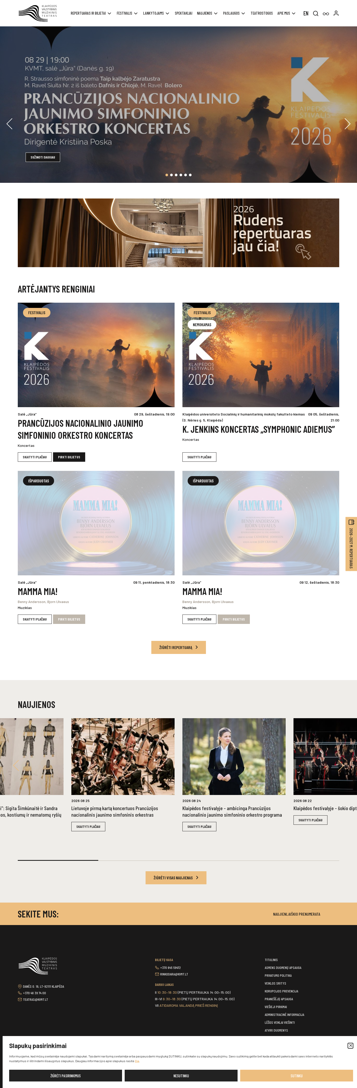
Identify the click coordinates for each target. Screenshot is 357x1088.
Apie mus (284, 13)
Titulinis (271, 959)
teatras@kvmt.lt (35, 999)
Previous (9, 123)
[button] (350, 1045)
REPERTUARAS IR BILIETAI (88, 13)
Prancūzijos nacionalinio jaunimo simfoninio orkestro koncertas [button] (80, 429)
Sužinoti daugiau (43, 157)
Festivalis (124, 13)
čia (137, 1061)
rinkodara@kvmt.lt (174, 974)
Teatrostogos (262, 13)
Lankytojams (153, 13)
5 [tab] (185, 175)
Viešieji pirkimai (276, 1006)
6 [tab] (190, 175)
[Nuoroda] (326, 14)
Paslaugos (231, 13)
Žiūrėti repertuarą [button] (176, 647)
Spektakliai (183, 13)
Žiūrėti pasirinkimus (65, 1075)
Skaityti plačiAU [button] (35, 457)
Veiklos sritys (275, 983)
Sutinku (297, 1075)
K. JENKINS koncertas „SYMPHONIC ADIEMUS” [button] (258, 429)
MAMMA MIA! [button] (37, 591)
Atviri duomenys (276, 1030)
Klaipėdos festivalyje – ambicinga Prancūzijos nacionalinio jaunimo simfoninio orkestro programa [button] (232, 811)
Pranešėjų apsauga (279, 999)
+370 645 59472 (170, 967)
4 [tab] (181, 175)
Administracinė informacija (284, 1014)
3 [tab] (176, 175)
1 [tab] (166, 175)
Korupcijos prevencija (281, 991)
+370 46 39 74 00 (34, 993)
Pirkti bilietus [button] (69, 457)
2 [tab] (171, 175)
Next (347, 123)
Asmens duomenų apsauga (283, 967)
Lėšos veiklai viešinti (280, 1022)
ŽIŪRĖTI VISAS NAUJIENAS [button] (173, 877)
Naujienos (204, 13)
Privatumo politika (278, 975)
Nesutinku (181, 1075)
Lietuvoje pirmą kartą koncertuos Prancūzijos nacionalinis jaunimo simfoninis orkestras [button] (114, 811)
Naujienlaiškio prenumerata (296, 913)
